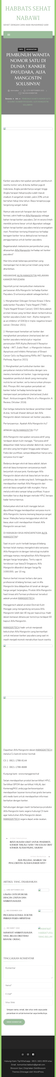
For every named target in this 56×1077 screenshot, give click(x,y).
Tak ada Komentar (29, 93)
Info (21, 49)
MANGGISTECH (26, 598)
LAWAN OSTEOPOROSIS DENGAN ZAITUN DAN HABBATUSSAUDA (15, 897)
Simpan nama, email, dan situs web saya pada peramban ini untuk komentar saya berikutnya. (27, 1011)
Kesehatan (31, 49)
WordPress (38, 1072)
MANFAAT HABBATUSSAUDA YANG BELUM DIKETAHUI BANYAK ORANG (17, 936)
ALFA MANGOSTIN (27, 275)
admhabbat (15, 91)
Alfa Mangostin (33, 215)
